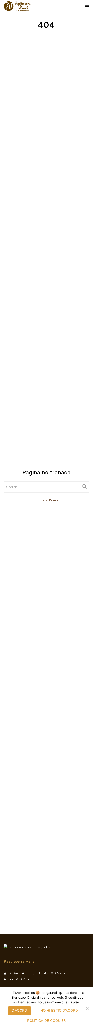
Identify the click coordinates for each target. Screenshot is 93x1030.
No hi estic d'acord (59, 1010)
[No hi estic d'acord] (87, 1008)
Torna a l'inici (46, 500)
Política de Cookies (46, 1020)
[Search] (84, 486)
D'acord (19, 1010)
